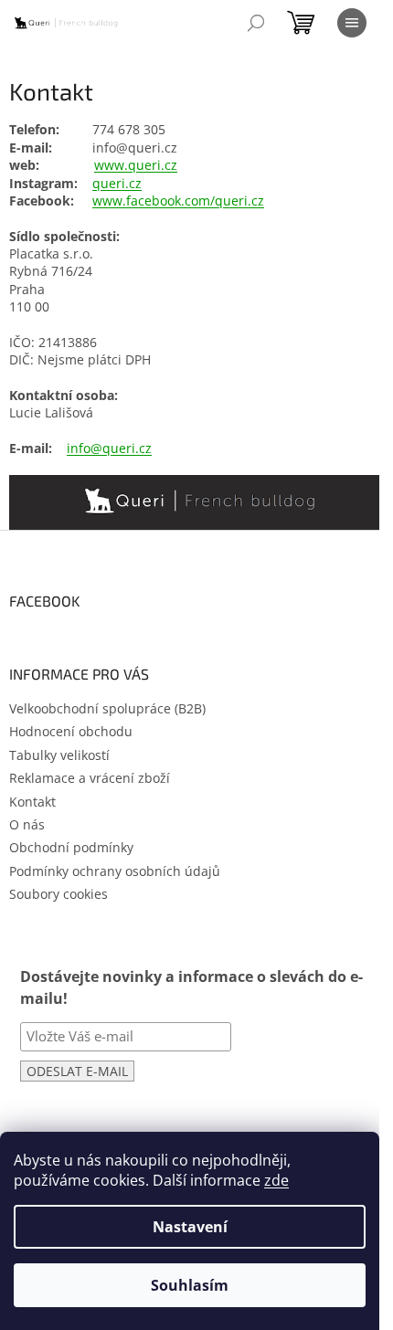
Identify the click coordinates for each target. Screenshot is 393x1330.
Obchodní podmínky (71, 847)
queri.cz (117, 183)
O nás (27, 824)
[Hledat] (256, 23)
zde (276, 1180)
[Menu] (352, 23)
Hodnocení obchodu (71, 731)
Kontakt (32, 801)
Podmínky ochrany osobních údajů (114, 871)
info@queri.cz (109, 448)
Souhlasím (189, 1285)
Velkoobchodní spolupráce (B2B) (107, 708)
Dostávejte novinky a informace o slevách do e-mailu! (191, 987)
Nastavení (190, 1227)
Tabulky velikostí (59, 755)
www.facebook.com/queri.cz (178, 200)
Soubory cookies (58, 893)
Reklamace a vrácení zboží (89, 777)
